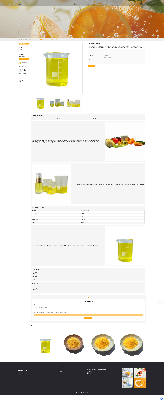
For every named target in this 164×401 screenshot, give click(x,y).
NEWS (123, 366)
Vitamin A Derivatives (28, 39)
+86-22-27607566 (89, 371)
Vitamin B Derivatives (22, 47)
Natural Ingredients (21, 54)
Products (22, 39)
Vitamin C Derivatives (22, 49)
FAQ (60, 372)
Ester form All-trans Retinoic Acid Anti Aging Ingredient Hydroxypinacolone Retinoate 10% (45, 39)
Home (19, 39)
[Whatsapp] (160, 302)
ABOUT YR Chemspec (22, 366)
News (61, 371)
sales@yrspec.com (89, 373)
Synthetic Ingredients (22, 56)
